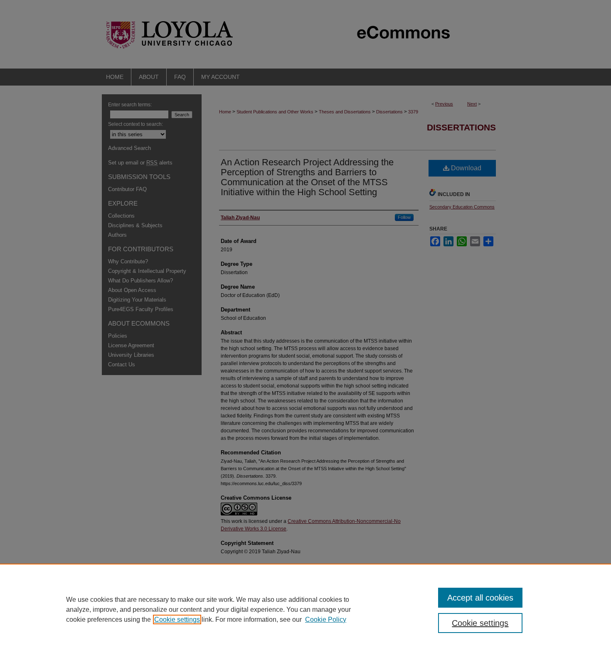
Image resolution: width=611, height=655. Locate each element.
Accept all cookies (480, 597)
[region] (305, 609)
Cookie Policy (325, 619)
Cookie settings (177, 619)
